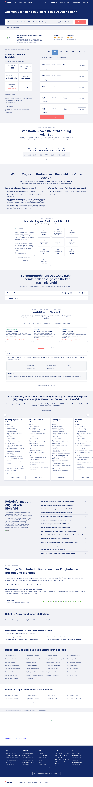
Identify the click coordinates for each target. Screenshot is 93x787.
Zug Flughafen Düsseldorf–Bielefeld (35, 672)
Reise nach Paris (76, 758)
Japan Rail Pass (76, 753)
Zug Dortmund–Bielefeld (74, 699)
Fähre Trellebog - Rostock (62, 759)
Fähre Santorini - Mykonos (62, 753)
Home (7, 710)
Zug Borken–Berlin (51, 672)
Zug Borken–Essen (51, 620)
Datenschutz (46, 782)
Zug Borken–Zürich (31, 678)
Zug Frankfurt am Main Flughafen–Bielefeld (58, 659)
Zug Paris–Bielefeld (51, 655)
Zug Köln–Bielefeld (10, 662)
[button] (43, 22)
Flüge (25, 2)
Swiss (40, 760)
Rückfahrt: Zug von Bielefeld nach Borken (17, 637)
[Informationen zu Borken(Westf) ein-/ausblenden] (85, 601)
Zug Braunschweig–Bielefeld (13, 702)
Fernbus (20, 2)
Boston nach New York (12, 758)
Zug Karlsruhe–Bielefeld (11, 699)
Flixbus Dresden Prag (28, 758)
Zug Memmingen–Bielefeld (74, 695)
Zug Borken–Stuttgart (52, 675)
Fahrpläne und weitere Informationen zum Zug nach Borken (22, 639)
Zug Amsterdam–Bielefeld (12, 665)
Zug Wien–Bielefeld (31, 662)
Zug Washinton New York (13, 755)
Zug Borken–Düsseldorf (11, 678)
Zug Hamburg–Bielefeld (73, 655)
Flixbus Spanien (26, 755)
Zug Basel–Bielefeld (72, 668)
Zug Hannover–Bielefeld (32, 668)
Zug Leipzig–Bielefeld (11, 672)
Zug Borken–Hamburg (11, 675)
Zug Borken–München (73, 672)
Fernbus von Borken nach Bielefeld (56, 637)
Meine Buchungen (64, 2)
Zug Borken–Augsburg (11, 620)
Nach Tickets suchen (12, 70)
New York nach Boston (12, 760)
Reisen (73, 750)
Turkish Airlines (43, 755)
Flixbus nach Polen (27, 753)
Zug (15, 2)
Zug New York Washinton (13, 753)
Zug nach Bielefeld (19, 710)
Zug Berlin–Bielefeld (10, 655)
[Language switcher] (54, 2)
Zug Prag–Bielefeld (72, 665)
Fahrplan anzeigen (11, 88)
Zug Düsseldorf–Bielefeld (53, 662)
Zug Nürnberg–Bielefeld (53, 665)
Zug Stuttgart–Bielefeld (73, 659)
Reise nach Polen (76, 760)
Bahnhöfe (8, 762)
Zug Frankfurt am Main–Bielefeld (35, 659)
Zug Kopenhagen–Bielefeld (12, 668)
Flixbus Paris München (28, 762)
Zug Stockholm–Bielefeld (74, 662)
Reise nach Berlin (76, 755)
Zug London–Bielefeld (11, 659)
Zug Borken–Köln (30, 620)
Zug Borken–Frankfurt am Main (34, 675)
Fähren (30, 2)
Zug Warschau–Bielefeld (11, 695)
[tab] (47, 57)
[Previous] (24, 149)
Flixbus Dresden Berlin (28, 760)
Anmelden (85, 2)
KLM (40, 762)
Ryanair (41, 753)
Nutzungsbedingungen (34, 782)
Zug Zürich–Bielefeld (31, 665)
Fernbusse (25, 750)
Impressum (22, 782)
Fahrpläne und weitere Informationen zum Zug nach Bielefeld (64, 639)
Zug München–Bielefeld (32, 655)
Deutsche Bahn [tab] (46, 410)
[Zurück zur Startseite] (9, 2)
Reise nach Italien (77, 762)
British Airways (43, 758)
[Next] (85, 52)
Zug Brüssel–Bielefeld (52, 668)
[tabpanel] (46, 447)
